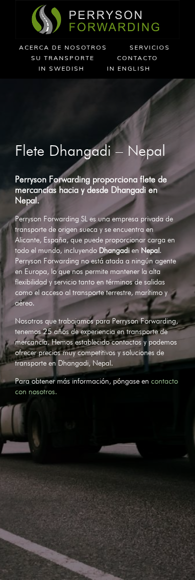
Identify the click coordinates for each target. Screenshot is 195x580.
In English (128, 68)
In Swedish (61, 68)
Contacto (137, 58)
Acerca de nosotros (63, 47)
